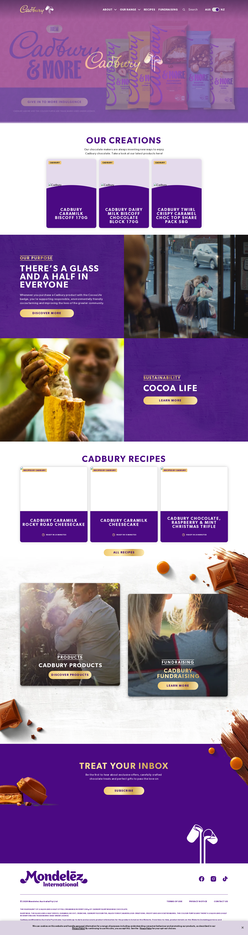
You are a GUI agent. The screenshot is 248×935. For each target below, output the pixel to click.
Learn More (170, 402)
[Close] (242, 927)
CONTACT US (221, 904)
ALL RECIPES (124, 554)
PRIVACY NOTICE (198, 904)
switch (215, 9)
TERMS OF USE (174, 904)
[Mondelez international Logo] (54, 881)
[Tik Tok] (225, 881)
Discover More (46, 315)
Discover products (70, 677)
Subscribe (124, 793)
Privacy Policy (79, 928)
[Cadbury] (36, 9)
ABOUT (108, 9)
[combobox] (192, 9)
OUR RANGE (128, 9)
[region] (124, 928)
